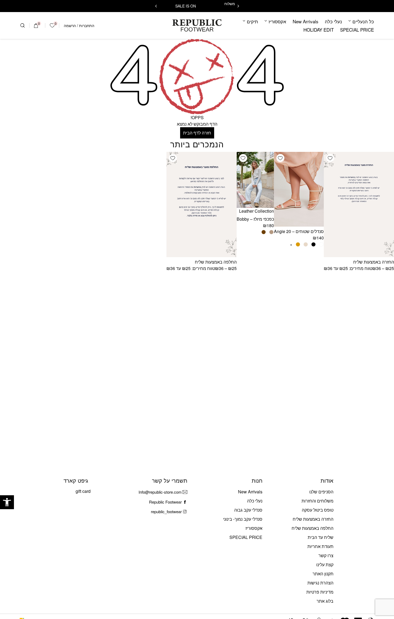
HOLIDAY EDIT (318, 29)
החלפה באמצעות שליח (216, 262)
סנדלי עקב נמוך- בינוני (242, 519)
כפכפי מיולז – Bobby (255, 219)
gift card (83, 491)
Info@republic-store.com (160, 492)
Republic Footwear (165, 502)
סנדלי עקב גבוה (248, 510)
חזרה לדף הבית (197, 133)
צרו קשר (325, 555)
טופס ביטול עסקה (317, 510)
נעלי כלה (333, 21)
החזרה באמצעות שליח (373, 262)
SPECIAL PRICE (357, 29)
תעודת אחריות (320, 546)
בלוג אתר (325, 601)
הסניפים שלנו (321, 492)
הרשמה (70, 25)
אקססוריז (277, 21)
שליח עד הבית (320, 537)
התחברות (86, 25)
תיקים (252, 21)
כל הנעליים (363, 21)
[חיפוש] (22, 25)
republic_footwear (166, 511)
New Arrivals (305, 21)
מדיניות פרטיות (319, 592)
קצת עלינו (324, 564)
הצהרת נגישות (320, 583)
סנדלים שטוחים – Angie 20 (299, 231)
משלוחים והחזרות (317, 501)
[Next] (156, 6)
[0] (36, 25)
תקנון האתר (323, 574)
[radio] (321, 244)
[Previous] (238, 6)
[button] (7, 502)
